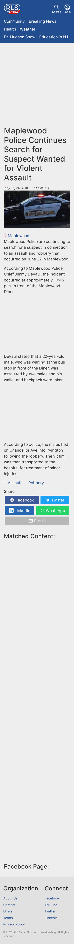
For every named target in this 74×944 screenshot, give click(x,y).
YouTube (51, 905)
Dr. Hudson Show (19, 37)
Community (14, 21)
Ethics (8, 911)
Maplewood (18, 235)
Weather (27, 29)
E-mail (39, 521)
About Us (10, 898)
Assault (15, 482)
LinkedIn (22, 510)
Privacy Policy (14, 924)
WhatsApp (55, 510)
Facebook (24, 500)
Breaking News (42, 21)
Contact (9, 905)
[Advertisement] (37, 86)
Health (10, 29)
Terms (8, 918)
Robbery (36, 482)
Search (56, 11)
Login (67, 11)
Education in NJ (53, 37)
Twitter (57, 500)
